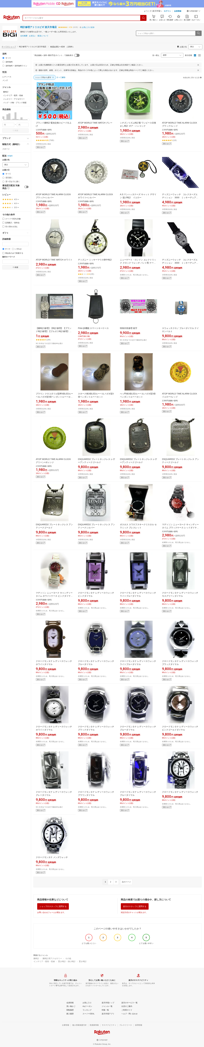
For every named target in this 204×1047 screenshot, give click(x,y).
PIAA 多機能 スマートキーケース (93, 328)
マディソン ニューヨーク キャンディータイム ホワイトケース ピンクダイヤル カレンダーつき (54, 596)
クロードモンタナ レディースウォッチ (180, 792)
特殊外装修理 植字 (128, 328)
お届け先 (6, 160)
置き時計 (83, 961)
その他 (68, 958)
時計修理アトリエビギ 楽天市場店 (38, 27)
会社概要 (23, 36)
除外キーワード (8, 257)
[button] (193, 11)
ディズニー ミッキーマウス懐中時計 (95, 260)
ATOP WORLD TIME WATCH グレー (95, 123)
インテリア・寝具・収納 (44, 961)
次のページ (126, 882)
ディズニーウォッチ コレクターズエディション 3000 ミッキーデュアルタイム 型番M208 (180, 197)
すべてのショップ (9, 47)
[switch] (26, 187)
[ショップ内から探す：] (198, 33)
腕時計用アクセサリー (52, 958)
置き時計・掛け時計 (67, 961)
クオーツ (6, 149)
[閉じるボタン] (198, 65)
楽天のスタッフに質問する (134, 906)
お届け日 (6, 170)
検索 (16, 130)
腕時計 (36, 958)
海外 (11, 156)
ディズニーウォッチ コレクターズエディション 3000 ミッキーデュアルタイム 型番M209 (180, 263)
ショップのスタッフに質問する (53, 906)
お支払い (32, 36)
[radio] (3, 58)
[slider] (2, 120)
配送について (43, 36)
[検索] (144, 18)
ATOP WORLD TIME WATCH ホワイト (54, 260)
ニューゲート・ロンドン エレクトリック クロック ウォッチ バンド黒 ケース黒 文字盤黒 (138, 263)
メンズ (5, 80)
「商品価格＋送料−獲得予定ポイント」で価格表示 (53, 55)
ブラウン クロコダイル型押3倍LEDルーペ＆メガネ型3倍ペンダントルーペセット (54, 396)
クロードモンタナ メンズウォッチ (52, 857)
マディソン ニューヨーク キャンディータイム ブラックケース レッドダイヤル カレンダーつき (180, 527)
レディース (6, 77)
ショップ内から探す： (147, 33)
